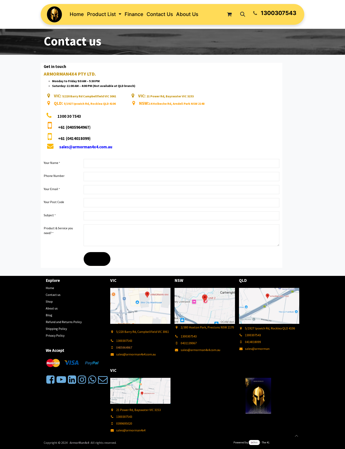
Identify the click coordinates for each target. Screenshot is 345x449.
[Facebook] (50, 379)
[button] (243, 14)
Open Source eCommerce (285, 442)
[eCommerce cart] (229, 14)
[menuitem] (76, 14)
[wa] (92, 379)
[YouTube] (61, 379)
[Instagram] (82, 379)
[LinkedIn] (72, 379)
